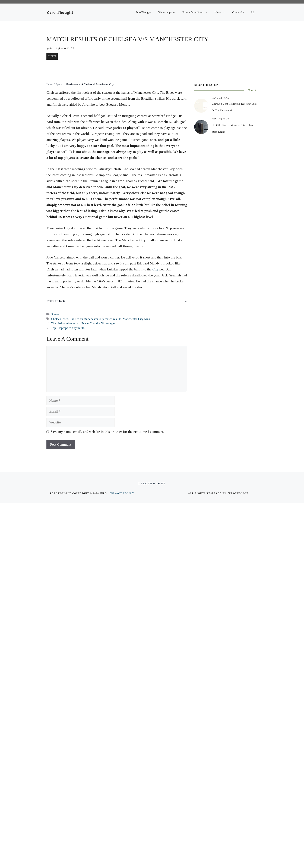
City (155, 269)
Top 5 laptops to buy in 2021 (69, 328)
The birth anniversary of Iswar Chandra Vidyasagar (83, 323)
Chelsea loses (59, 319)
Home (49, 84)
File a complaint (166, 12)
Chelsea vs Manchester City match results (95, 319)
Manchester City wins (136, 319)
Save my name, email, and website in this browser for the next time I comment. (107, 431)
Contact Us (238, 12)
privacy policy (122, 493)
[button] (253, 12)
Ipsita (49, 48)
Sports (52, 56)
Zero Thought (59, 12)
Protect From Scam (192, 12)
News (218, 12)
